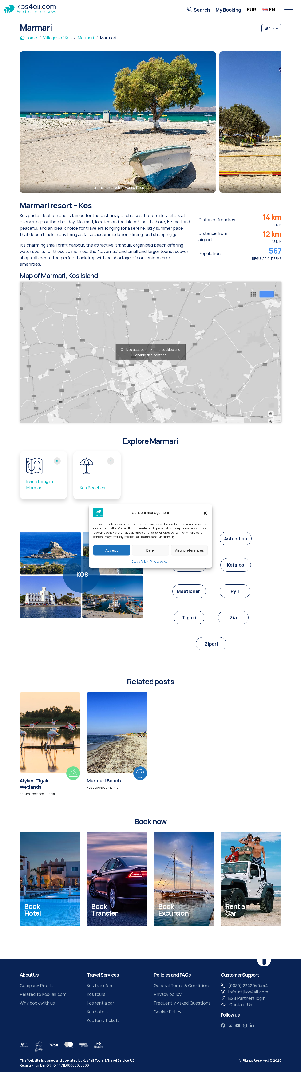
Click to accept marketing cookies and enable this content (150, 352)
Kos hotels (97, 1011)
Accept (111, 550)
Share (273, 28)
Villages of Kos (57, 37)
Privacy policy (158, 562)
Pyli (235, 591)
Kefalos (235, 565)
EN (272, 9)
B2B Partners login (246, 998)
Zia (233, 617)
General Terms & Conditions (182, 985)
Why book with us (37, 1003)
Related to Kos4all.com (43, 994)
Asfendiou (235, 538)
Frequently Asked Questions (182, 1003)
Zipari (211, 644)
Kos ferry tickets (103, 1020)
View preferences (189, 550)
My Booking (228, 10)
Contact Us (240, 1004)
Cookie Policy (140, 562)
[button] (205, 512)
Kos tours (96, 994)
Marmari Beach (104, 780)
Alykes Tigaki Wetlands (35, 783)
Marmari (86, 37)
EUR (251, 9)
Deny (150, 550)
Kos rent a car (100, 1003)
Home (30, 37)
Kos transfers (100, 985)
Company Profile (36, 985)
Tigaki (189, 617)
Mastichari (189, 591)
